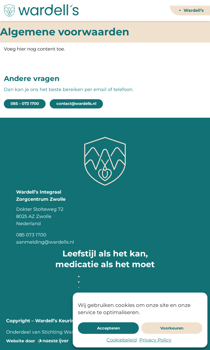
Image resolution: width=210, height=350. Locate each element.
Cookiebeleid (122, 340)
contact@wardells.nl (76, 103)
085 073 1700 (31, 235)
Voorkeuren (171, 328)
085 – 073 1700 (24, 103)
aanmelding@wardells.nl (45, 242)
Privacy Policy (155, 340)
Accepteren (108, 328)
